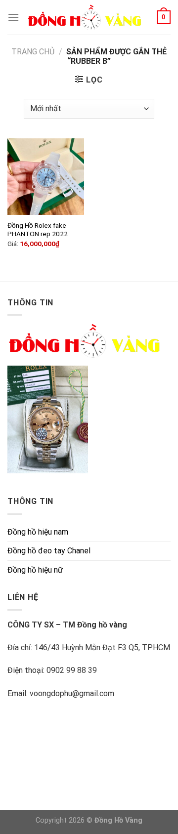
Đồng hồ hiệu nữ (35, 570)
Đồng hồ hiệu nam (37, 532)
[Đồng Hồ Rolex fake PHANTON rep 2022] (45, 176)
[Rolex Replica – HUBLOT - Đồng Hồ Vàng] (88, 17)
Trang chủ (32, 51)
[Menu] (13, 17)
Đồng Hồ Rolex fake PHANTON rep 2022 (37, 229)
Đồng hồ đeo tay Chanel (48, 550)
